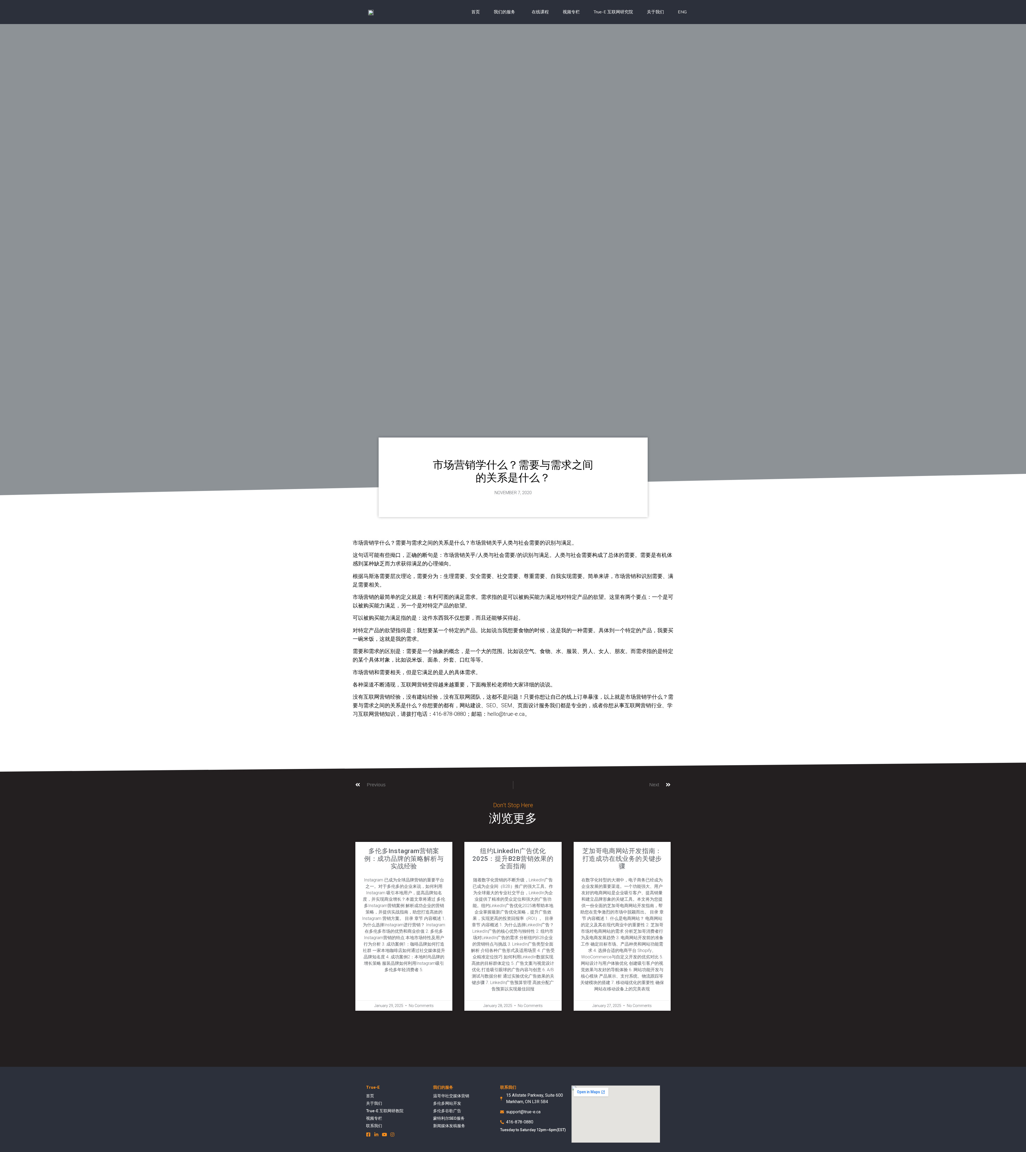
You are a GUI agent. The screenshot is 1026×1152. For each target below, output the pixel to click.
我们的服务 (504, 12)
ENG (682, 12)
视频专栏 (571, 12)
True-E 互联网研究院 (613, 12)
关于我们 (655, 12)
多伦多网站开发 (447, 1103)
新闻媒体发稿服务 (449, 1125)
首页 (475, 12)
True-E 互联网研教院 (384, 1110)
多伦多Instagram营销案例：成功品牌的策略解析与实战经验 (404, 858)
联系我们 (374, 1125)
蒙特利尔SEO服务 (449, 1118)
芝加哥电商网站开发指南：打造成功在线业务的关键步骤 (622, 858)
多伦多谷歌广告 (447, 1110)
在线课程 (540, 12)
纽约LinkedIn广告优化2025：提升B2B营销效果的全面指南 (513, 858)
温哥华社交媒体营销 (451, 1096)
